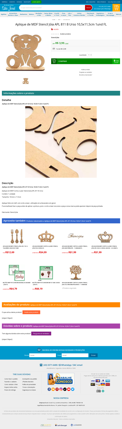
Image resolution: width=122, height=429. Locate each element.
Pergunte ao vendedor (41, 333)
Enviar (93, 355)
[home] (8, 10)
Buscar (88, 7)
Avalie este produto (31, 312)
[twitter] (72, 389)
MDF (59, 19)
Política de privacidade (29, 384)
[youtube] (68, 389)
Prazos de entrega (10, 390)
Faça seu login (115, 2)
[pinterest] (57, 389)
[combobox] (55, 7)
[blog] (53, 389)
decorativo (66, 19)
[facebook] (49, 389)
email (59, 355)
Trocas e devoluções (28, 387)
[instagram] (61, 389)
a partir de (35, 252)
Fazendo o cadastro (10, 382)
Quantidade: (83, 55)
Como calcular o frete (11, 384)
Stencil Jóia (55, 37)
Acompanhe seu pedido (29, 379)
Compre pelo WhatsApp (103, 9)
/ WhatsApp (64, 365)
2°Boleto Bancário (27, 382)
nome (26, 355)
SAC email (77, 365)
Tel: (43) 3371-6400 (105, 6)
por (4, 252)
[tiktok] (65, 389)
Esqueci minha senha (10, 387)
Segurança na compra (29, 390)
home (54, 19)
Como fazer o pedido (11, 379)
